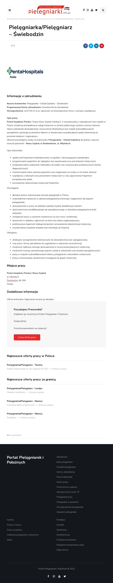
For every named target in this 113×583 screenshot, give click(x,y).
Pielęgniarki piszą (64, 497)
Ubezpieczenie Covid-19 (68, 492)
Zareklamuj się (63, 534)
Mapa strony (62, 549)
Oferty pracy (62, 482)
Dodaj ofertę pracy (27, 337)
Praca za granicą (14, 529)
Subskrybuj (62, 529)
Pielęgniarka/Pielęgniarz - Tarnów (25, 364)
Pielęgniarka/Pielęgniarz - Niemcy (24, 401)
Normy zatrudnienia (66, 472)
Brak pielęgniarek (65, 462)
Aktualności (62, 457)
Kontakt (60, 524)
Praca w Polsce (14, 524)
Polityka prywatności (66, 539)
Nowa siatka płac (64, 477)
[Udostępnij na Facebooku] (85, 45)
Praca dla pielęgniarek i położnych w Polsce (37, 19)
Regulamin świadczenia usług (70, 545)
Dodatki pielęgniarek (66, 467)
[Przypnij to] (101, 45)
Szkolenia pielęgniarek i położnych (23, 534)
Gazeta (10, 519)
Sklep (9, 539)
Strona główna (12, 19)
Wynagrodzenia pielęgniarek (70, 507)
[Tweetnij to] (91, 45)
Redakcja (61, 519)
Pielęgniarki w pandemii (68, 502)
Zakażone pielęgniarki (66, 512)
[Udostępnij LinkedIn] (96, 45)
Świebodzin (12, 280)
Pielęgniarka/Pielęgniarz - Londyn (24, 388)
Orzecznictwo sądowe (67, 487)
